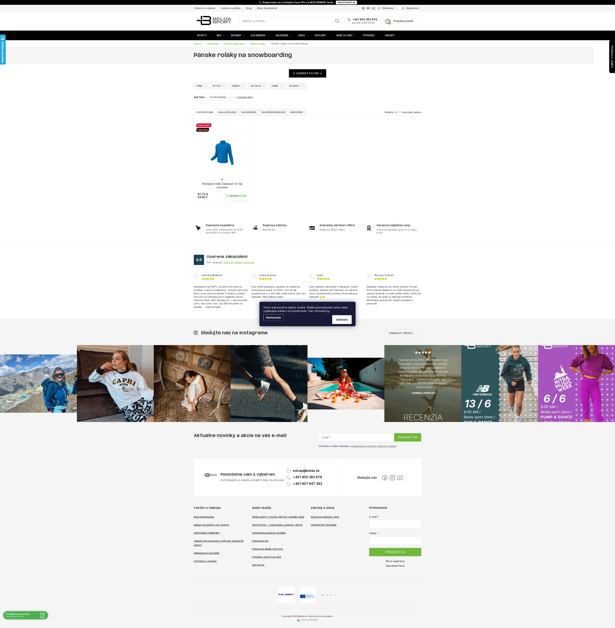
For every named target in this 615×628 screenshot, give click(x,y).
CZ (373, 8)
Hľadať (337, 21)
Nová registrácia (395, 561)
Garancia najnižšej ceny (325, 517)
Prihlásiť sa (407, 437)
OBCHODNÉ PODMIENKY (207, 533)
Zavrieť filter (307, 73)
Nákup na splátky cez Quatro (211, 525)
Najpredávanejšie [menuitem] (273, 112)
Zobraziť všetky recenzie (238, 262)
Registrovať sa (346, 2)
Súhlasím (342, 319)
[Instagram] (392, 477)
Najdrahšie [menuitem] (248, 112)
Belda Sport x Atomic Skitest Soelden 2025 (278, 517)
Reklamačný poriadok (207, 553)
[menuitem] (203, 35)
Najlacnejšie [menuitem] (227, 112)
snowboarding (218, 97)
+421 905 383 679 (364, 19)
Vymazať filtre (245, 97)
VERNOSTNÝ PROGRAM (323, 525)
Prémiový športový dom (266, 557)
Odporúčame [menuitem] (205, 112)
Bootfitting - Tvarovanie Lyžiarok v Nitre (277, 525)
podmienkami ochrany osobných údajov (374, 446)
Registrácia (412, 8)
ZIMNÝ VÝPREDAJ (612, 56)
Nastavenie (273, 317)
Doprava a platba (230, 8)
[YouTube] (400, 477)
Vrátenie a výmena (204, 8)
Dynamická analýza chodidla (269, 533)
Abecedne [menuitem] (296, 112)
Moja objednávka (267, 8)
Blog (248, 8)
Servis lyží (258, 565)
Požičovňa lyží (260, 541)
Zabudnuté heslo (395, 565)
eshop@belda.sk (306, 471)
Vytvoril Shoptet (309, 620)
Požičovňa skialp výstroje (267, 549)
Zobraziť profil (401, 333)
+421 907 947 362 (307, 484)
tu (328, 311)
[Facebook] (384, 477)
